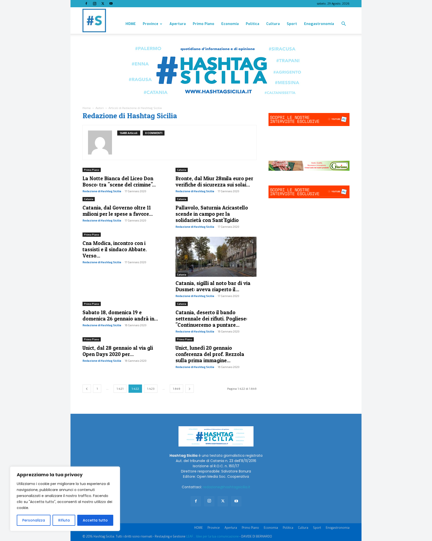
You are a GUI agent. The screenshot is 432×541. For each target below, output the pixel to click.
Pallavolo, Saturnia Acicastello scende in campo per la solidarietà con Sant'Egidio (212, 213)
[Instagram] (94, 3)
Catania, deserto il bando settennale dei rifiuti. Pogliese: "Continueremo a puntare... (211, 318)
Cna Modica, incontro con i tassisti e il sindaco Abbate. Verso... (114, 249)
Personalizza (33, 520)
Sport (292, 24)
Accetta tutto (95, 520)
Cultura (273, 24)
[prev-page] (86, 388)
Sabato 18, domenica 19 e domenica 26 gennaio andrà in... (120, 315)
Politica (252, 24)
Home (86, 108)
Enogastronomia (319, 24)
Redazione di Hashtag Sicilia (101, 191)
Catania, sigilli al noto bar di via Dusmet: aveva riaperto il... (213, 286)
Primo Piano (203, 24)
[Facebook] (86, 3)
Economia (230, 24)
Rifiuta (64, 520)
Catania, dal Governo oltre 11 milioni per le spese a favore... (117, 210)
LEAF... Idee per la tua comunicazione (212, 536)
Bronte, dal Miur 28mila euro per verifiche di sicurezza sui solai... (214, 181)
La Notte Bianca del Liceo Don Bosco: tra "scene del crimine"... (119, 181)
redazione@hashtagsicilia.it (226, 487)
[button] (344, 24)
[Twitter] (102, 3)
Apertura (178, 24)
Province (150, 24)
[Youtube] (111, 3)
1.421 (120, 388)
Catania (181, 169)
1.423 (150, 388)
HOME (131, 24)
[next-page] (189, 388)
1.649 (176, 388)
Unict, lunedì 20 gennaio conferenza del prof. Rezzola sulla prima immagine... (210, 354)
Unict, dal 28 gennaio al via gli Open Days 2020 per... (117, 351)
